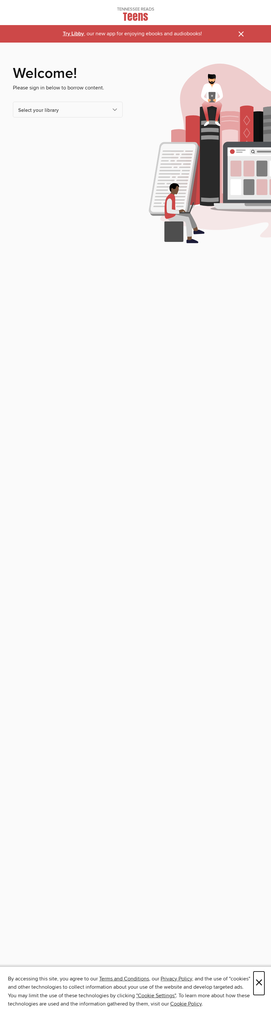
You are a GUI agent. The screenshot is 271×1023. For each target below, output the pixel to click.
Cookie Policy (186, 1004)
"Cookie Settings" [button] (156, 995)
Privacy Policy (176, 978)
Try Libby (73, 33)
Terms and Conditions (124, 978)
